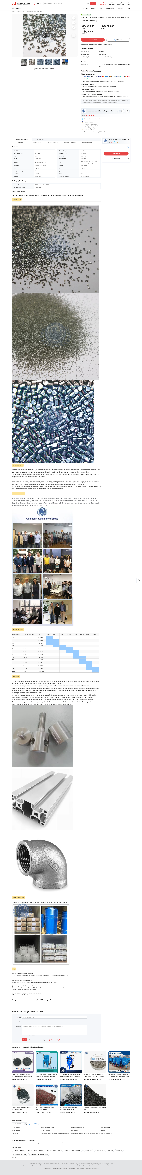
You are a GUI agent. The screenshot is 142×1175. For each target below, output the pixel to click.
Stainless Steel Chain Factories (35, 1150)
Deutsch (68, 1165)
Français (50, 1165)
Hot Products (31, 1163)
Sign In (83, 132)
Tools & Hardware (20, 11)
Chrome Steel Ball (45, 1130)
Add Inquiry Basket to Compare (45, 69)
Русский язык (56, 1165)
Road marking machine (106, 1133)
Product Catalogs (35, 1124)
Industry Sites (82, 1163)
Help (101, 8)
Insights (112, 1163)
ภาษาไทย (98, 1165)
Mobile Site (106, 1163)
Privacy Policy (95, 1168)
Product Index (99, 1163)
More (13, 1157)
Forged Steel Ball (16, 1127)
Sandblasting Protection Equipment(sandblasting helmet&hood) (87, 1133)
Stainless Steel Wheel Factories (54, 1150)
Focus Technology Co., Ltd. (60, 1168)
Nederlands (74, 1165)
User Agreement (80, 1168)
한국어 (84, 1165)
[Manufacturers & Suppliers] (21, 3)
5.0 (110, 142)
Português (43, 1165)
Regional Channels (90, 1163)
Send (24, 1040)
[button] (95, 142)
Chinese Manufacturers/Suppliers (51, 1163)
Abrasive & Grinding (30, 11)
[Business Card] (128, 147)
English (32, 1165)
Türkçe (103, 1165)
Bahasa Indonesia (117, 1165)
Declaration (88, 1168)
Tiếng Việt (108, 1165)
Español (38, 1165)
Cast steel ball (74, 1130)
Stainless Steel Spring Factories (73, 1150)
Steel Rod (103, 1130)
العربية (79, 1165)
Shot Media (119, 1150)
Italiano (63, 1165)
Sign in (128, 4)
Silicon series (15, 1133)
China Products (38, 1163)
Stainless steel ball (105, 1127)
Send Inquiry (93, 39)
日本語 (89, 1165)
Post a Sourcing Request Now (57, 1040)
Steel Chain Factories (18, 1150)
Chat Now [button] (119, 39)
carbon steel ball (16, 1130)
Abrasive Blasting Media (47, 1127)
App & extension (110, 8)
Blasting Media (39, 11)
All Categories (17, 8)
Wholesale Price (73, 1163)
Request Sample (107, 44)
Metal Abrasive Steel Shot (19, 1154)
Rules (129, 8)
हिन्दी (93, 1165)
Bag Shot (110, 1150)
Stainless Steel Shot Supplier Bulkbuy (39, 1154)
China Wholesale (64, 1163)
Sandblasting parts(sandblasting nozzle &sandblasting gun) (56, 1133)
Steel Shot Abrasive (100, 1150)
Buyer (92, 8)
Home (13, 11)
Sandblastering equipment (77, 1127)
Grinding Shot (88, 1150)
